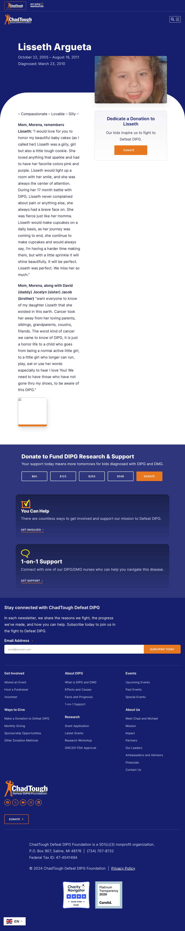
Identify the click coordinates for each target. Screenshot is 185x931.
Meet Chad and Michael (142, 718)
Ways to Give (14, 710)
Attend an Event (15, 682)
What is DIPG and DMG (80, 682)
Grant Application (77, 726)
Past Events (134, 689)
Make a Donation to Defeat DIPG (26, 718)
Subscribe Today (162, 649)
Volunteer (10, 697)
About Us (133, 710)
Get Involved (14, 673)
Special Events (136, 697)
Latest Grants (74, 733)
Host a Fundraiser (16, 689)
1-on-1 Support (75, 704)
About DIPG (74, 673)
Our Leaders (134, 748)
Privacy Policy (123, 868)
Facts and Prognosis (79, 697)
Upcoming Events (138, 682)
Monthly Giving (14, 726)
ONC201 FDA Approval (80, 748)
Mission (131, 726)
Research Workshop (78, 740)
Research (72, 717)
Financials (132, 762)
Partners (131, 740)
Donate (129, 150)
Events (131, 673)
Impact (130, 733)
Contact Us (133, 769)
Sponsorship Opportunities (22, 733)
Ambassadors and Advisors (144, 755)
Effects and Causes (78, 689)
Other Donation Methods (21, 740)
